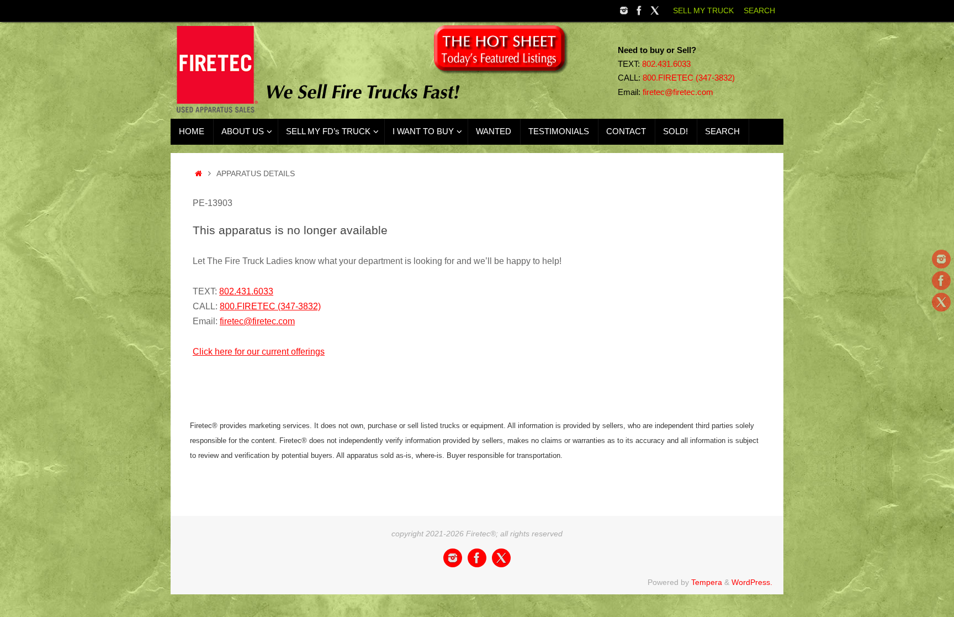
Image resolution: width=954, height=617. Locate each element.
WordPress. (752, 582)
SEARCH (759, 11)
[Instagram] (624, 10)
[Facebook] (639, 10)
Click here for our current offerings (259, 351)
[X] (654, 10)
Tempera (706, 582)
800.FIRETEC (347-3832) (689, 77)
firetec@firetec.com (678, 92)
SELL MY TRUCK (703, 11)
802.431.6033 (666, 64)
